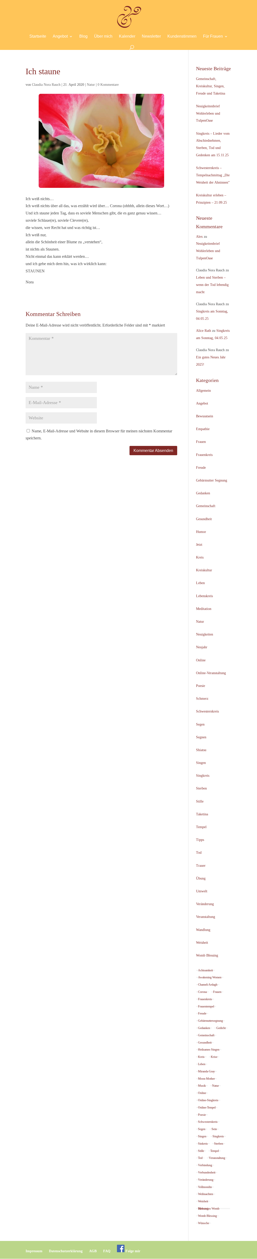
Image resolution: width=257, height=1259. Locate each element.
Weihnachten (205, 1194)
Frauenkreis (204, 455)
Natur (91, 85)
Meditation (203, 609)
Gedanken (203, 493)
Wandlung (203, 930)
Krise (214, 1056)
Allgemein (203, 390)
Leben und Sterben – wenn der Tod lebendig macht (212, 285)
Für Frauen (213, 36)
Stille (200, 801)
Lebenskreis (204, 596)
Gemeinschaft (205, 506)
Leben (200, 583)
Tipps (200, 840)
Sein (214, 1129)
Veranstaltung (205, 917)
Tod (199, 852)
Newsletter (151, 36)
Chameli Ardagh (207, 984)
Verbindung (205, 1165)
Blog (83, 36)
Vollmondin (205, 1187)
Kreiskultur (204, 570)
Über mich (103, 36)
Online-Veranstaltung (211, 673)
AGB (93, 1251)
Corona (202, 991)
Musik (202, 1085)
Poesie (200, 686)
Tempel (201, 827)
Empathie (203, 429)
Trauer (201, 866)
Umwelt (201, 891)
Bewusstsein (204, 416)
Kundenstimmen (182, 36)
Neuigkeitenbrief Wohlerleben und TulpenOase (208, 113)
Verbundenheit (206, 1172)
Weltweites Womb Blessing (208, 1208)
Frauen (201, 442)
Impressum (34, 1251)
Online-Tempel (207, 1107)
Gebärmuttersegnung (210, 1020)
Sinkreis (203, 1143)
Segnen (201, 737)
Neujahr (201, 647)
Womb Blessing (207, 955)
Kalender (127, 36)
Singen (201, 763)
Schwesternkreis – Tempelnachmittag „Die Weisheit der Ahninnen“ (213, 175)
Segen (200, 724)
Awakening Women (209, 977)
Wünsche (203, 1223)
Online (201, 660)
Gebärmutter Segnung (211, 480)
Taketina (202, 814)
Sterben (201, 788)
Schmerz (202, 698)
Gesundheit (204, 519)
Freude (201, 467)
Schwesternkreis (207, 711)
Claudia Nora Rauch (46, 85)
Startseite (37, 36)
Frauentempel (206, 1006)
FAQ (106, 1251)
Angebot (60, 36)
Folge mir (132, 1251)
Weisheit (202, 943)
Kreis (200, 557)
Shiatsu (201, 750)
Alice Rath (203, 331)
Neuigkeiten (204, 634)
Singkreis (202, 775)
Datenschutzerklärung (66, 1251)
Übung (201, 878)
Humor (201, 532)
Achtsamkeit (205, 970)
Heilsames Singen (208, 1049)
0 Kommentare (108, 85)
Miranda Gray (206, 1071)
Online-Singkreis (208, 1100)
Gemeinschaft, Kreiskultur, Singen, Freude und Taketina (210, 86)
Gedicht (221, 1028)
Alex (199, 237)
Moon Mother (206, 1078)
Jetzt (199, 544)
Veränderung (205, 904)
